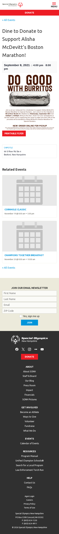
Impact (29, 390)
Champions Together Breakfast (24, 255)
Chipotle (8, 148)
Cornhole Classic (15, 209)
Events (29, 438)
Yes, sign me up (31, 316)
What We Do (29, 430)
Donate (29, 12)
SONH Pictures (29, 399)
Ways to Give (29, 416)
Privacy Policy (29, 504)
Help (29, 478)
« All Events (8, 20)
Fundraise (29, 426)
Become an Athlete (29, 412)
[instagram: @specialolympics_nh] (29, 349)
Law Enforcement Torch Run (30, 470)
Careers (29, 500)
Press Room (30, 385)
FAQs (29, 487)
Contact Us (29, 482)
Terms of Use (29, 508)
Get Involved (29, 407)
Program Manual (29, 456)
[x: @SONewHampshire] (23, 349)
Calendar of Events (29, 443)
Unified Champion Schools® (30, 460)
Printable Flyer (14, 133)
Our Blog (29, 380)
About (29, 367)
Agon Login (29, 496)
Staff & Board (29, 376)
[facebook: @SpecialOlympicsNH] (16, 349)
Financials (29, 395)
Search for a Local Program (29, 465)
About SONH (29, 371)
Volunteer (29, 421)
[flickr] (35, 349)
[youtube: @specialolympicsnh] (42, 349)
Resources (29, 451)
